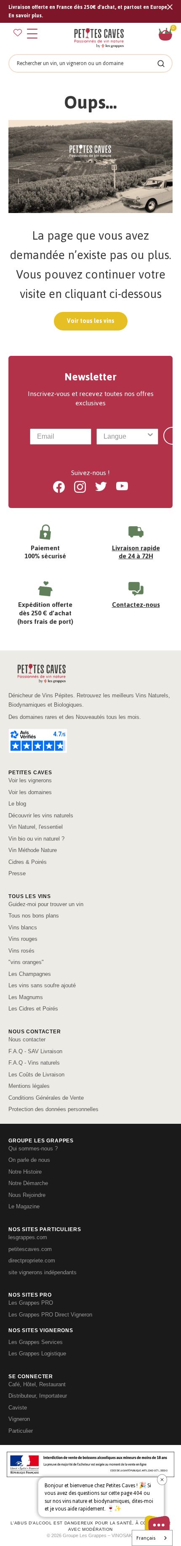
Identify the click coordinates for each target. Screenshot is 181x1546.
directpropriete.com (31, 1260)
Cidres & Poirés (27, 862)
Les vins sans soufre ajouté (42, 985)
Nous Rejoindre (26, 1195)
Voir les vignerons (30, 780)
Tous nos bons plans (33, 915)
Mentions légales (29, 1086)
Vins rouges (22, 939)
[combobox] (125, 436)
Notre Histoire (25, 1172)
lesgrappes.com (27, 1237)
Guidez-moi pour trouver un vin (45, 904)
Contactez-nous (136, 604)
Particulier (20, 1431)
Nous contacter (26, 1039)
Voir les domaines (30, 792)
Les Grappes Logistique (37, 1353)
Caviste (17, 1407)
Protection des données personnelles (53, 1109)
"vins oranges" (26, 962)
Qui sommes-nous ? (33, 1148)
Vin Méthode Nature (32, 850)
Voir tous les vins (90, 321)
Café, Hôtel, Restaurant (37, 1384)
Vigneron (19, 1419)
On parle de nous (29, 1160)
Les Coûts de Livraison (36, 1074)
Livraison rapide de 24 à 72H (136, 552)
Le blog (17, 803)
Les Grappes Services (35, 1342)
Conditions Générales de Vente (46, 1098)
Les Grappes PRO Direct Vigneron (50, 1314)
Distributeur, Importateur (37, 1396)
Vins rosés (21, 951)
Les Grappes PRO (30, 1303)
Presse (17, 873)
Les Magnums (25, 997)
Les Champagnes (29, 974)
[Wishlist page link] (17, 32)
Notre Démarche (28, 1183)
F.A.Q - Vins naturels (34, 1063)
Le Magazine (24, 1206)
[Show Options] (150, 436)
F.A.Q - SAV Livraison (35, 1051)
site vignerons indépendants (42, 1272)
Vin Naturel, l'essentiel (35, 827)
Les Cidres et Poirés (33, 1008)
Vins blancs (22, 927)
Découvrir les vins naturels (40, 815)
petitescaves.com (30, 1249)
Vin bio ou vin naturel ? (36, 839)
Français (145, 1538)
